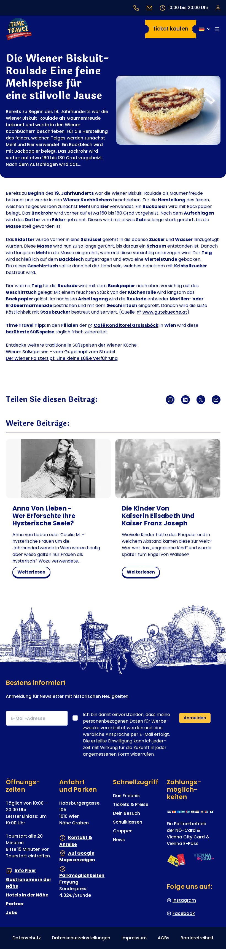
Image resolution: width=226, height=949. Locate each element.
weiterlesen (33, 573)
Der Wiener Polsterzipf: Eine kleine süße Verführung (62, 358)
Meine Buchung (217, 7)
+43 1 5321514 (136, 7)
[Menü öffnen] (217, 29)
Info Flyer (25, 871)
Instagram (184, 900)
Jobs (11, 912)
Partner (15, 904)
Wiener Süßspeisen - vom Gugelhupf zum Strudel (60, 352)
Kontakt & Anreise (75, 841)
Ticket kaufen (170, 28)
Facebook (184, 913)
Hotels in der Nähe (27, 895)
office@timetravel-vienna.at (149, 7)
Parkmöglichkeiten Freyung (81, 878)
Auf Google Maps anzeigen (77, 856)
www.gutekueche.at (164, 312)
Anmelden (195, 718)
